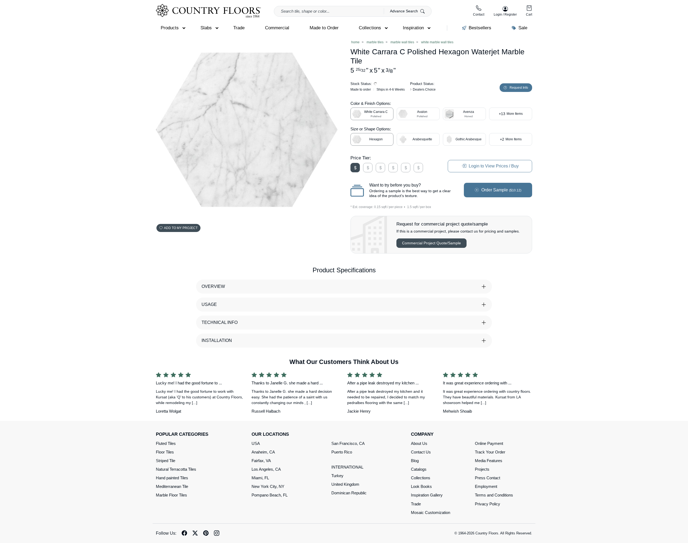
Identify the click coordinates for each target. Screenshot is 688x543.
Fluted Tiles (166, 443)
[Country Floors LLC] (208, 11)
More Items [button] (511, 114)
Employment (486, 486)
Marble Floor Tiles (171, 495)
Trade (416, 504)
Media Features (488, 460)
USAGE (209, 304)
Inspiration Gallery (427, 495)
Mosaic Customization (430, 512)
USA (256, 443)
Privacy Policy (487, 504)
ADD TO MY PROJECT (181, 228)
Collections (420, 478)
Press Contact (487, 478)
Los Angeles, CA (266, 469)
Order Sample (500, 190)
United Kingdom (345, 484)
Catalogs (419, 469)
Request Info (519, 88)
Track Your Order (490, 452)
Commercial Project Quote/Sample (431, 243)
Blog (415, 460)
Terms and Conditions (494, 495)
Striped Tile (165, 460)
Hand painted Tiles (172, 478)
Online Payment (489, 443)
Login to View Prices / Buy (493, 166)
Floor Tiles (165, 452)
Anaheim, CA (263, 452)
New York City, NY (268, 486)
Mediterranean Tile (172, 486)
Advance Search (404, 11)
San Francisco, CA (348, 443)
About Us (419, 443)
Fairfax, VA (261, 460)
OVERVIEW (213, 286)
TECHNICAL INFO (220, 322)
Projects (482, 469)
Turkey (337, 475)
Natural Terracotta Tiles (176, 469)
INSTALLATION (217, 340)
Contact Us (421, 452)
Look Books (421, 486)
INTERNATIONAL (347, 467)
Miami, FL (260, 478)
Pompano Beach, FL (270, 495)
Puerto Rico (341, 452)
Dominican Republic (349, 493)
